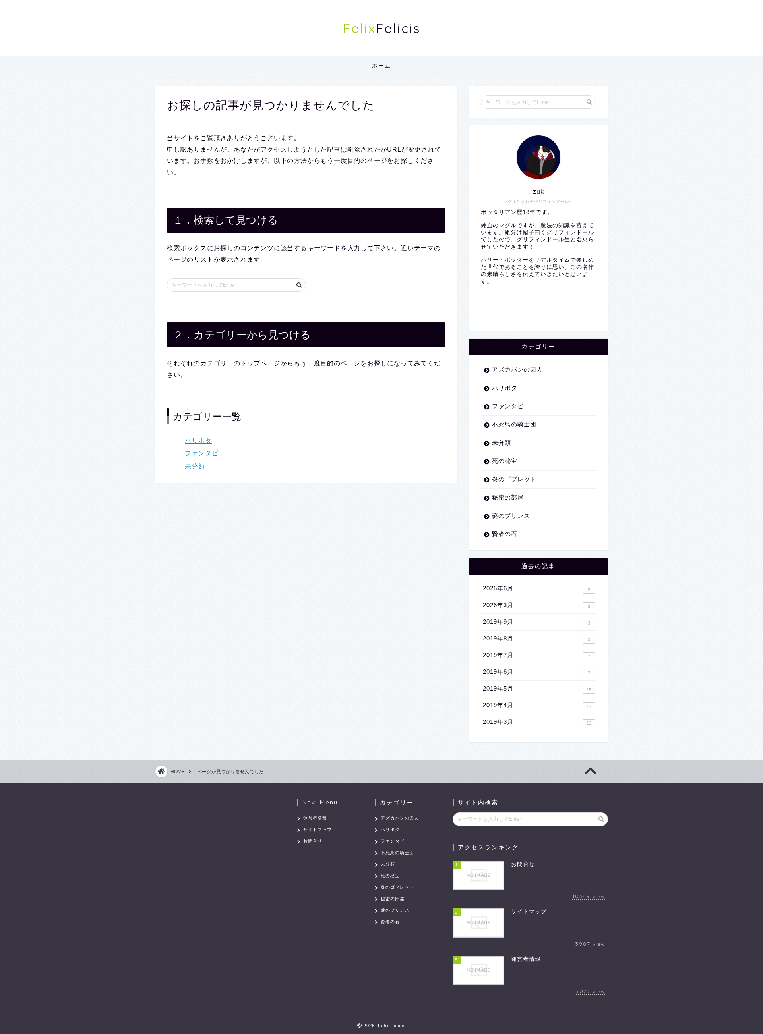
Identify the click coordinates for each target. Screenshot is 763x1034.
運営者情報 (315, 818)
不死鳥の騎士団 (514, 424)
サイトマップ (317, 829)
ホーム (381, 65)
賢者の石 (504, 534)
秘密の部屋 (508, 497)
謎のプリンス (511, 515)
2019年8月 (536, 638)
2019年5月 (537, 688)
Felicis (381, 28)
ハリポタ (198, 440)
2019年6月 (536, 671)
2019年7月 (536, 655)
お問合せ (312, 841)
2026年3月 (536, 605)
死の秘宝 (504, 460)
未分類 (195, 466)
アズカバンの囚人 (517, 369)
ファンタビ (202, 453)
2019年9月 (536, 621)
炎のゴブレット (514, 479)
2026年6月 (536, 588)
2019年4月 (537, 705)
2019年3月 (537, 721)
